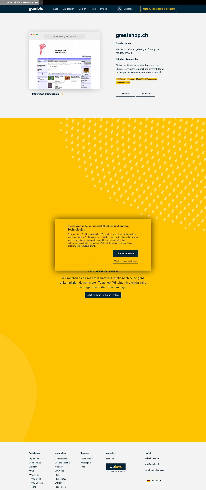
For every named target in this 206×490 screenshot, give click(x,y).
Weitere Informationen (125, 261)
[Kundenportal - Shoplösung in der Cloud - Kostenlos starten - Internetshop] (119, 9)
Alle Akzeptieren (126, 253)
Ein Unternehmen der (19, 2)
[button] (57, 9)
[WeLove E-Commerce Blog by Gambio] (116, 468)
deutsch (154, 480)
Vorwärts (145, 93)
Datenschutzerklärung (85, 246)
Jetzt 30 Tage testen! (158, 8)
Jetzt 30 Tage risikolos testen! (103, 295)
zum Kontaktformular (154, 470)
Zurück (125, 93)
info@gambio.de (152, 464)
